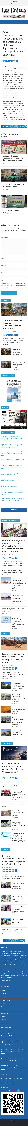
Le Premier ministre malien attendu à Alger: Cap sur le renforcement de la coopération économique (12, 492)
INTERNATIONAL (5, 1000)
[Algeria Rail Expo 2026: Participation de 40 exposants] (14, 201)
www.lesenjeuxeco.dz (6, 1087)
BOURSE (3, 1003)
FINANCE (3, 1019)
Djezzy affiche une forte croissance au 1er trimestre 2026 (18, 921)
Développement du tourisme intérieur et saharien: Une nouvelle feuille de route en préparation (18, 721)
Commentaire (5, 237)
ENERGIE (3, 1016)
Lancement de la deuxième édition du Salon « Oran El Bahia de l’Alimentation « (18, 824)
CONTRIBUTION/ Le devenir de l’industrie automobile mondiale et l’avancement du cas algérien (12, 467)
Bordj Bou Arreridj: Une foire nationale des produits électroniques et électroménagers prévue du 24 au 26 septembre (18, 794)
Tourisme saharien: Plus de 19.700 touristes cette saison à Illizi (18, 709)
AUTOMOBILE (4, 1010)
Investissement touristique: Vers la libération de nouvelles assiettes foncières (18, 686)
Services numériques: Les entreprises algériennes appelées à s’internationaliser (13, 930)
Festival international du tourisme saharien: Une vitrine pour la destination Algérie (13, 658)
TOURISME (4, 1023)
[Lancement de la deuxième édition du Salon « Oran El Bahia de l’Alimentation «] (6, 825)
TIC (2, 1006)
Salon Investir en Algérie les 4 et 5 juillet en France (13, 185)
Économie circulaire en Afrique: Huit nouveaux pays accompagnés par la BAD (12, 571)
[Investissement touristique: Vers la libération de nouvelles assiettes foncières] (6, 687)
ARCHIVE (14, 510)
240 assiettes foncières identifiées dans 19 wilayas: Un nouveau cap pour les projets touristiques (18, 698)
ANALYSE (3, 997)
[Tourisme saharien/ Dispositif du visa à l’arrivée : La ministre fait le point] (6, 734)
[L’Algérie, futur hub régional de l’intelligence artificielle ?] (6, 899)
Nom (3, 258)
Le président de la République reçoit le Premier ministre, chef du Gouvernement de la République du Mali (12, 438)
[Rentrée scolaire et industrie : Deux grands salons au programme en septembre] (6, 814)
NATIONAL (4, 990)
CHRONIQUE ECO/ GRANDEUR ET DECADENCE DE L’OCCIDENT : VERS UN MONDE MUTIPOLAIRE (18, 353)
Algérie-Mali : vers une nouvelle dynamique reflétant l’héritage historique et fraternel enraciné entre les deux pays (12, 446)
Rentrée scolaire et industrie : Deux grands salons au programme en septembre (18, 813)
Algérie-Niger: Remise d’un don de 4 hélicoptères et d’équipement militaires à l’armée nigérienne (19, 598)
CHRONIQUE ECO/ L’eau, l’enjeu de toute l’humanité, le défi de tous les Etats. (13, 324)
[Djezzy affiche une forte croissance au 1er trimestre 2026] (6, 922)
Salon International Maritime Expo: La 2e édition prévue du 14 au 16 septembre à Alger (12, 767)
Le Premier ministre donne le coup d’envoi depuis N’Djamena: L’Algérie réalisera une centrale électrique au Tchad (18, 622)
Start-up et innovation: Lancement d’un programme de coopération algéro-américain (18, 886)
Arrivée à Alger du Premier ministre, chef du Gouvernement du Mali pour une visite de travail (12, 453)
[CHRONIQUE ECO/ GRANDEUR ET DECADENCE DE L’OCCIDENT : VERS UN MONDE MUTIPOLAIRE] (6, 354)
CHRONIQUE (4, 1013)
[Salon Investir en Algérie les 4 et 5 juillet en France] (14, 175)
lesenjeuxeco (13, 331)
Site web (3, 273)
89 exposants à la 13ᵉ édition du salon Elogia (13, 804)
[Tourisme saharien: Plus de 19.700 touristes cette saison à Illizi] (6, 710)
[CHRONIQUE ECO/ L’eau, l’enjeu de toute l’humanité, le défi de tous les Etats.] (14, 309)
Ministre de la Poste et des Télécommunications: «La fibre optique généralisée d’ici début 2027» (19, 909)
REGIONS (3, 993)
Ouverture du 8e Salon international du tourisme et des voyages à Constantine (13, 158)
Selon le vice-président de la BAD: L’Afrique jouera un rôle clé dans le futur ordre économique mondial (13, 610)
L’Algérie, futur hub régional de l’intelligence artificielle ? (18, 898)
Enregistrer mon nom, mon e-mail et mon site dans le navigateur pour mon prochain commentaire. (13, 286)
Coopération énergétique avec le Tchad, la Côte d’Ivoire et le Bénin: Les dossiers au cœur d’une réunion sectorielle (13, 546)
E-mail (3, 265)
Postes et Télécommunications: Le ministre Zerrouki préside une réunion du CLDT (13, 860)
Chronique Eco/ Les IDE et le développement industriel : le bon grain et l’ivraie (19, 365)
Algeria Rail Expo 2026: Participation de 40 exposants (13, 212)
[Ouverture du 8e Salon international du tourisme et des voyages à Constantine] (14, 147)
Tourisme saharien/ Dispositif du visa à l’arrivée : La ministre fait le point (18, 733)
